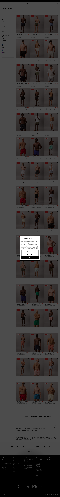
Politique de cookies (27, 248)
